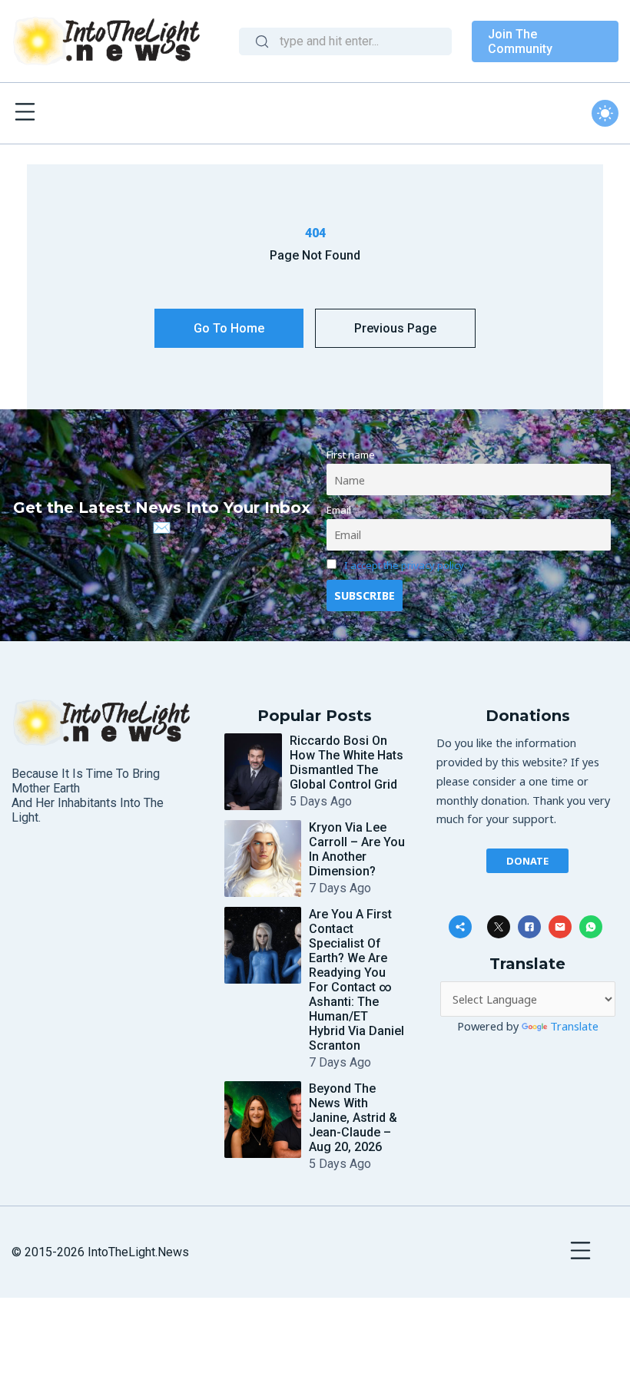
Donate (527, 861)
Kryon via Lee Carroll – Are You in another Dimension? (357, 849)
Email (339, 510)
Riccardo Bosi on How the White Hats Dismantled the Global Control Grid (346, 762)
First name (351, 454)
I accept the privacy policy (404, 565)
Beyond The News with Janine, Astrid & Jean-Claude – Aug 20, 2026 (353, 1117)
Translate (574, 1026)
